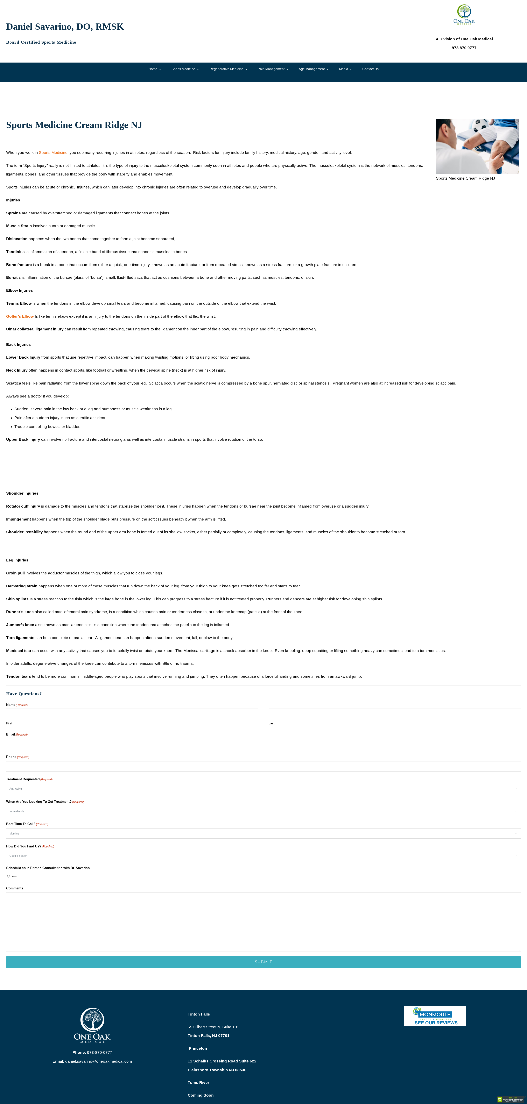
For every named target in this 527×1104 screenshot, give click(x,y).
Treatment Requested (29, 779)
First (9, 723)
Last (271, 723)
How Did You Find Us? (30, 846)
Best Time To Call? (27, 824)
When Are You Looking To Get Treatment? (45, 801)
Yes (14, 876)
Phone (17, 757)
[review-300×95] (435, 1008)
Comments (14, 888)
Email (17, 734)
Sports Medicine (53, 152)
